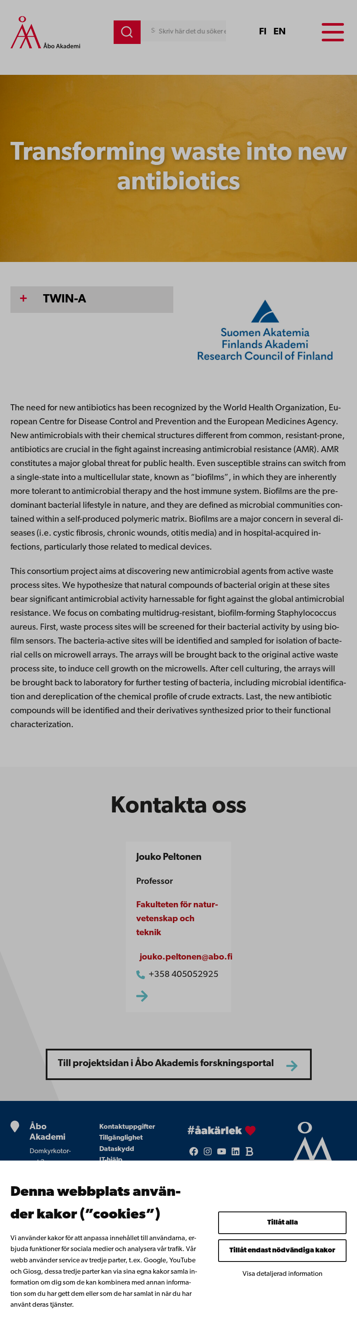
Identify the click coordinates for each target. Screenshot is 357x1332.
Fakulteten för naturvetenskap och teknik (177, 919)
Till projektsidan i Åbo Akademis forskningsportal (166, 1064)
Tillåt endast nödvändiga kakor (282, 1250)
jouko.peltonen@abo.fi (186, 957)
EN (279, 32)
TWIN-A (64, 299)
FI (262, 32)
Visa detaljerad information (282, 1274)
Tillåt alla (282, 1222)
